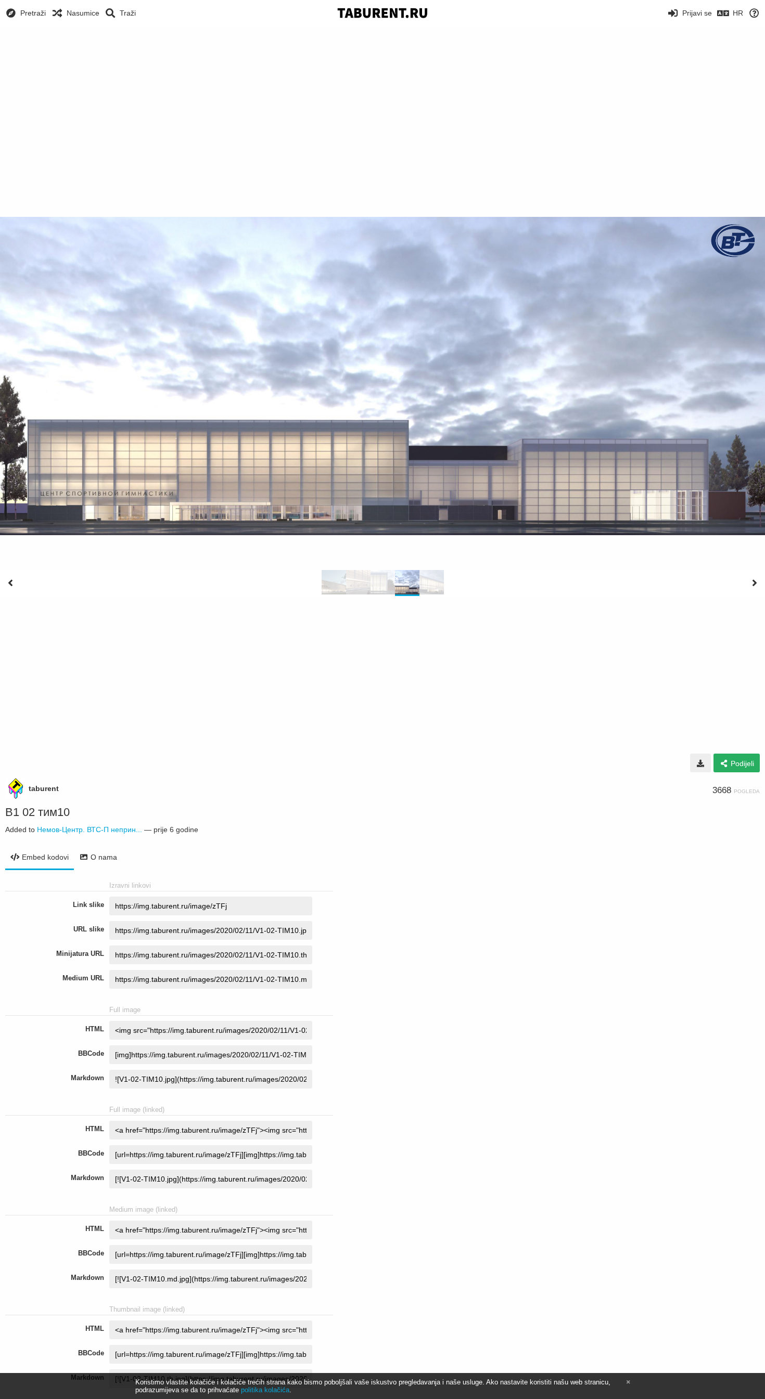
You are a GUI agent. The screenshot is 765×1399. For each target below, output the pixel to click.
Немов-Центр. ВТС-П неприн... (89, 829)
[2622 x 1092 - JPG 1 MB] (700, 763)
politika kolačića (265, 1390)
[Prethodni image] (10, 583)
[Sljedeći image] (754, 583)
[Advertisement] (382, 104)
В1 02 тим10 (37, 812)
